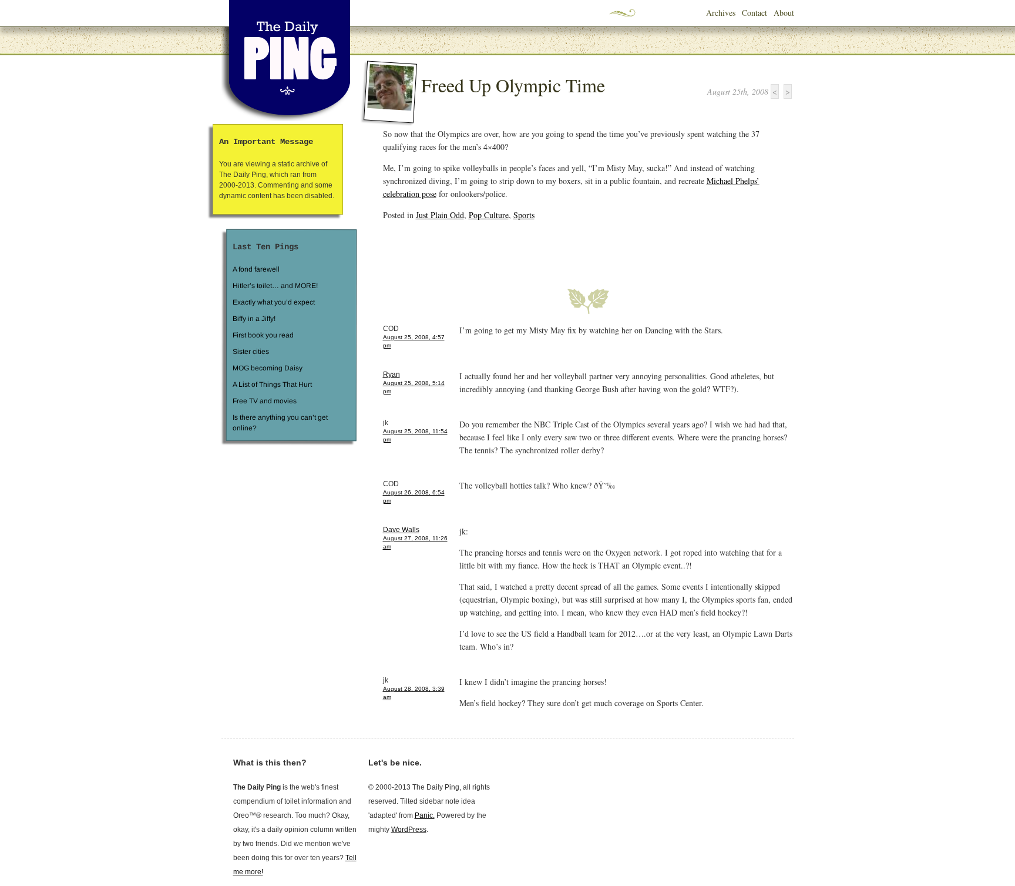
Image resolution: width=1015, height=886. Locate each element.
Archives (720, 12)
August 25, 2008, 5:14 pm (414, 387)
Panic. (425, 815)
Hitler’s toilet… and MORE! (275, 286)
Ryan (391, 374)
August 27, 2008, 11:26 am (415, 542)
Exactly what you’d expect (274, 302)
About (784, 12)
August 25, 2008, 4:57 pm (414, 341)
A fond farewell (256, 269)
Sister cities (250, 351)
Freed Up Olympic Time (513, 85)
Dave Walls (401, 530)
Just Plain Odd (440, 214)
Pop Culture (489, 214)
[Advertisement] (520, 247)
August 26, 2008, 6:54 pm (414, 496)
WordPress (408, 829)
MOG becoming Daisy (267, 368)
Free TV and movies (264, 401)
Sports (524, 214)
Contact (754, 12)
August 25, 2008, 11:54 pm (415, 435)
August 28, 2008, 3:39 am (414, 693)
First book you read (262, 335)
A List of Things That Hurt (271, 384)
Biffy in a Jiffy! (254, 319)
